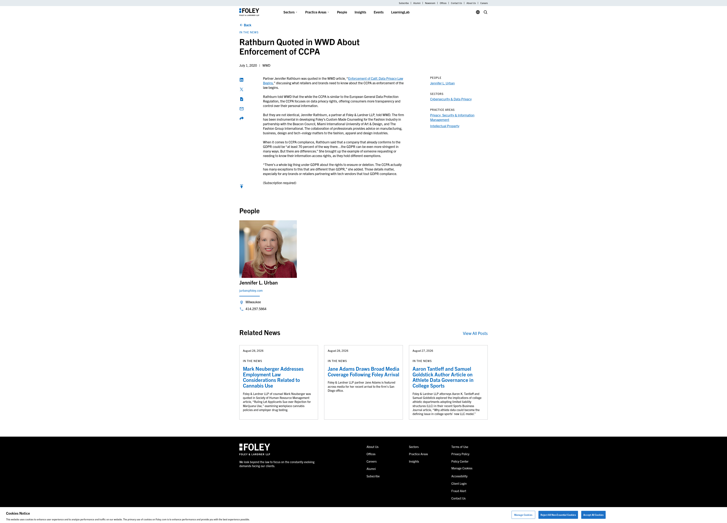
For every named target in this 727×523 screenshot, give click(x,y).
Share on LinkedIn (241, 79)
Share (241, 118)
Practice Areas (315, 12)
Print (241, 99)
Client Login (459, 483)
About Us (471, 3)
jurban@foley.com (251, 290)
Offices (443, 3)
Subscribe (404, 3)
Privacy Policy (460, 454)
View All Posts (475, 333)
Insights (360, 12)
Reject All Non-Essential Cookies (558, 514)
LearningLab (400, 12)
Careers (484, 3)
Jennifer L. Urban (442, 83)
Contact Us (456, 3)
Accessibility (459, 476)
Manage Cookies (523, 514)
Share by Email (241, 108)
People (342, 12)
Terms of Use (459, 447)
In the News (249, 32)
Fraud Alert (458, 491)
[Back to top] (241, 187)
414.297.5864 (256, 308)
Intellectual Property (444, 126)
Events (379, 12)
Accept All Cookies (593, 514)
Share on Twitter (241, 89)
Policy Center (460, 461)
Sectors (289, 12)
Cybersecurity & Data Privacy (451, 99)
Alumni (416, 3)
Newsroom (430, 3)
